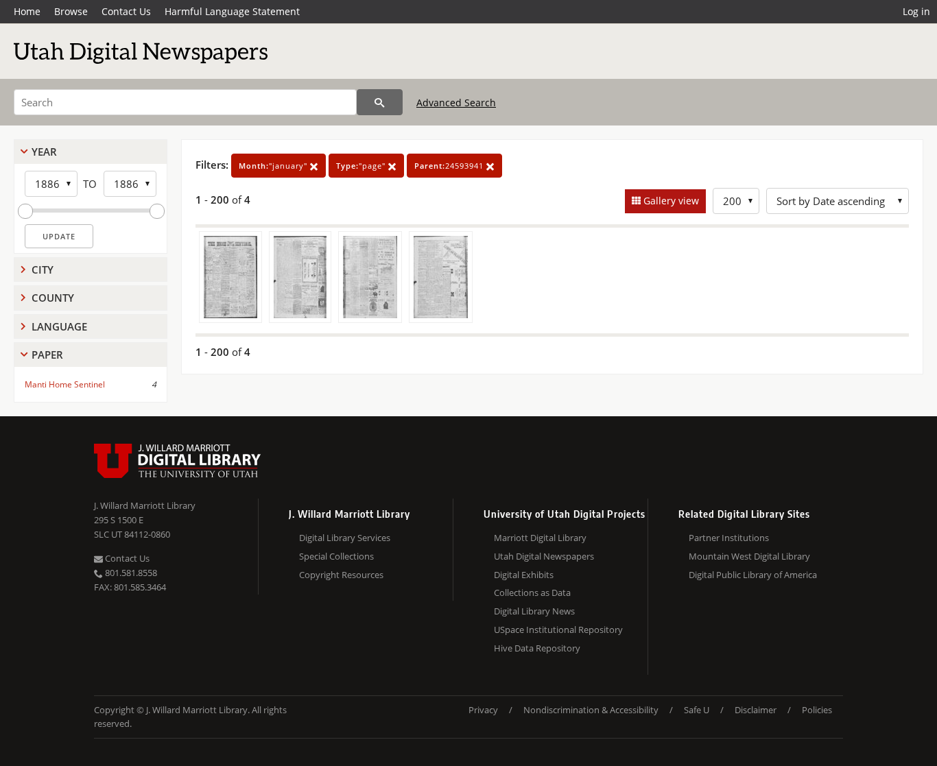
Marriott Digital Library (540, 537)
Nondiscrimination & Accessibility (591, 710)
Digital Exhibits (524, 574)
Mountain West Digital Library (749, 556)
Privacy (483, 710)
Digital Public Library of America (753, 574)
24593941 (450, 165)
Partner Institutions (729, 537)
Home (27, 11)
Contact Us (126, 11)
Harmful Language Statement (232, 11)
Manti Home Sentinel (65, 384)
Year (44, 151)
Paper (47, 354)
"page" (362, 165)
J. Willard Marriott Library (144, 505)
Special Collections (336, 556)
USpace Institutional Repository (558, 629)
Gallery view (670, 200)
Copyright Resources (341, 574)
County (53, 297)
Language (59, 326)
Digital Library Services (344, 537)
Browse (71, 11)
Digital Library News (534, 611)
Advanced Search (456, 102)
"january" (274, 165)
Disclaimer (755, 710)
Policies (817, 710)
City (43, 269)
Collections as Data (532, 592)
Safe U (696, 710)
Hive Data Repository (537, 648)
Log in (916, 11)
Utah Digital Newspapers (544, 556)
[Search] (380, 102)
